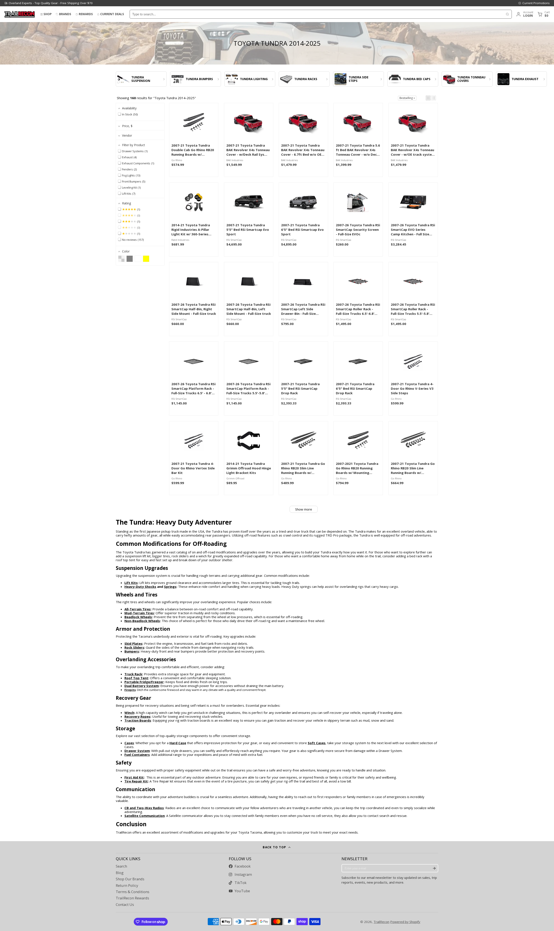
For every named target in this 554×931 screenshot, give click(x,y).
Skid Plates (133, 643)
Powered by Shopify (405, 922)
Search (121, 866)
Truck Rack (133, 674)
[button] (428, 98)
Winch (129, 712)
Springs (170, 586)
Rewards (86, 14)
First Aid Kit (134, 777)
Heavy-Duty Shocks (140, 586)
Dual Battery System (141, 686)
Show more (303, 509)
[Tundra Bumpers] (195, 79)
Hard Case (177, 743)
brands (65, 14)
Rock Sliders (134, 647)
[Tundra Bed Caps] (413, 79)
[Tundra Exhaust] (521, 79)
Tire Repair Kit (136, 781)
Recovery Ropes (137, 716)
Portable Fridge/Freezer (144, 682)
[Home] (19, 14)
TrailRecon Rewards (132, 898)
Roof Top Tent (136, 678)
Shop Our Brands (130, 879)
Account (524, 14)
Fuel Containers (137, 754)
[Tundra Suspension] (141, 79)
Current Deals (112, 14)
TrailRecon (381, 922)
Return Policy (127, 885)
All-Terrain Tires (137, 609)
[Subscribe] (434, 868)
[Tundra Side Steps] (358, 79)
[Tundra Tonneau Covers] (467, 79)
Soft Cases (316, 743)
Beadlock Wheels (138, 617)
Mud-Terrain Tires (139, 613)
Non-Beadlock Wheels (142, 621)
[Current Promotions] (534, 3)
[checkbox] (121, 258)
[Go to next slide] (437, 79)
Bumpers (131, 651)
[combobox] (316, 14)
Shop (47, 14)
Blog (120, 873)
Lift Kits (131, 582)
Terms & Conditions (132, 892)
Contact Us (125, 904)
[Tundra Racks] (304, 79)
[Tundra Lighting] (250, 79)
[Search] (507, 14)
